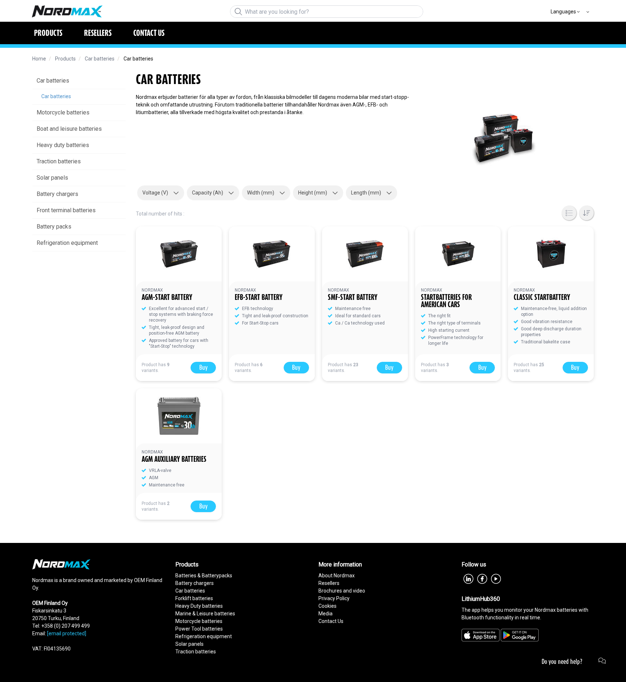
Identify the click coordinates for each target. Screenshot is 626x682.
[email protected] (66, 633)
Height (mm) (312, 193)
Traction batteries (195, 651)
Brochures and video (341, 591)
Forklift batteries (194, 598)
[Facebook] (482, 578)
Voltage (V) (155, 193)
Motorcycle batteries (198, 621)
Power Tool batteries (199, 629)
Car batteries (190, 591)
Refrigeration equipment (203, 636)
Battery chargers (194, 583)
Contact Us (330, 621)
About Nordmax (336, 575)
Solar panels (189, 644)
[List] (569, 213)
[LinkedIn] (468, 578)
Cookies (327, 606)
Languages (563, 11)
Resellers (328, 583)
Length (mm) (366, 193)
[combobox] (326, 11)
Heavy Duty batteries (199, 606)
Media (325, 613)
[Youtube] (496, 578)
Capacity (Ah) (207, 193)
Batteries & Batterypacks (203, 575)
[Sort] (586, 213)
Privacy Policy (334, 598)
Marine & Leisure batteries (205, 613)
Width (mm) (260, 193)
